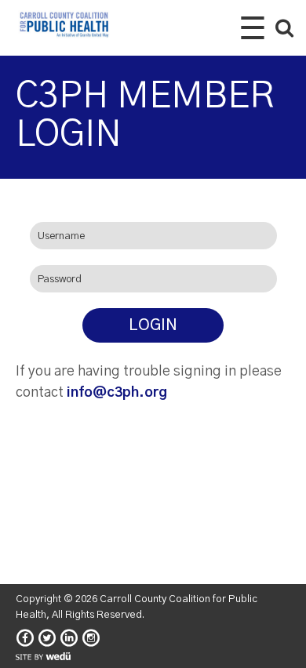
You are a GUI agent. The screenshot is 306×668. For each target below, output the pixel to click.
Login (153, 325)
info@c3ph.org (117, 393)
